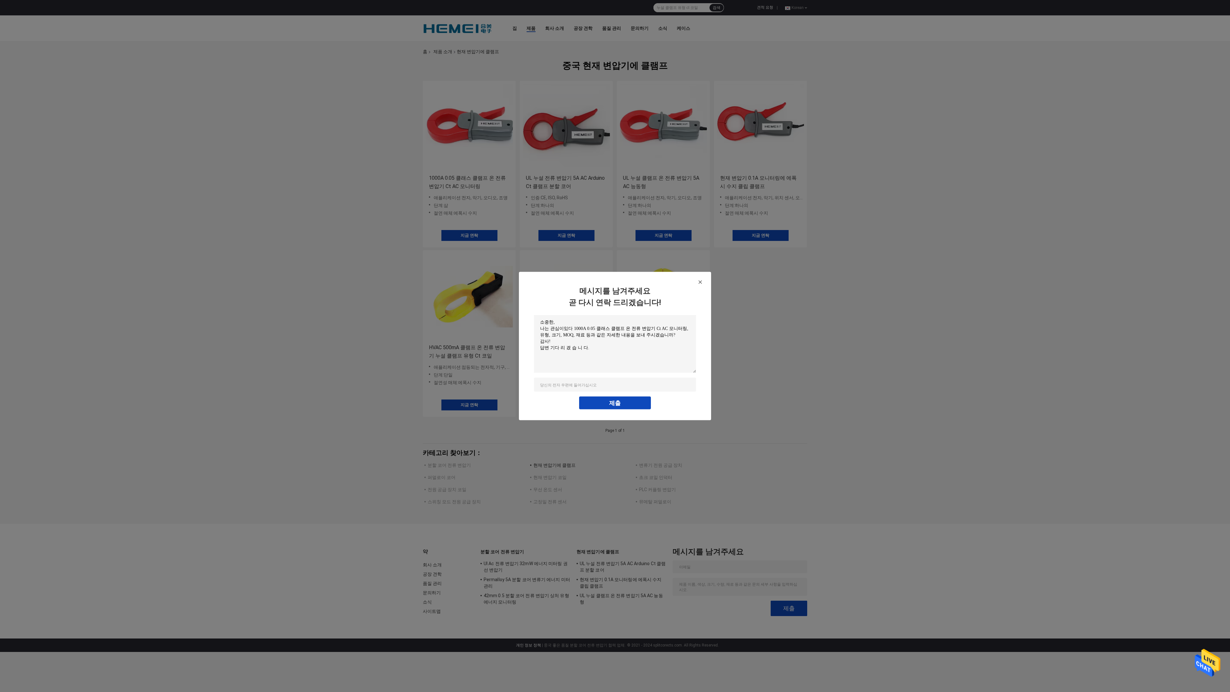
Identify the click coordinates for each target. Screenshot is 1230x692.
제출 (615, 403)
